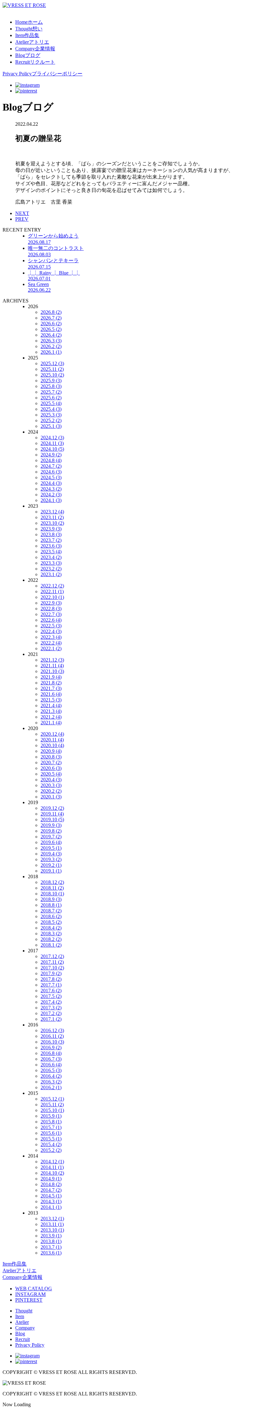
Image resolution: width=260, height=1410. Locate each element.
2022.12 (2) (52, 585)
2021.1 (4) (51, 722)
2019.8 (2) (51, 831)
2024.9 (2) (51, 454)
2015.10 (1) (52, 1110)
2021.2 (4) (51, 717)
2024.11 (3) (52, 443)
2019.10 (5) (52, 819)
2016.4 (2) (51, 1076)
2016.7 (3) (51, 1059)
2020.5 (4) (51, 774)
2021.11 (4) (52, 665)
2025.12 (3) (52, 363)
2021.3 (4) (51, 711)
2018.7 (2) (51, 910)
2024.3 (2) (51, 489)
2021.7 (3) (51, 688)
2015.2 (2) (51, 1150)
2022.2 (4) (51, 642)
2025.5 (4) (51, 403)
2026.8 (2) (51, 312)
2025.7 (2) (51, 392)
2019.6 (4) (51, 842)
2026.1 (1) (51, 352)
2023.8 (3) (51, 534)
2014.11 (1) (52, 1167)
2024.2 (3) (51, 494)
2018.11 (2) (52, 888)
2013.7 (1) (51, 1247)
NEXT (22, 213)
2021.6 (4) (51, 694)
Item (19, 1316)
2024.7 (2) (51, 466)
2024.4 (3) (51, 483)
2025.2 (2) (51, 420)
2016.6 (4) (51, 1064)
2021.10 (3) (52, 671)
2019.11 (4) (52, 813)
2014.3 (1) (51, 1201)
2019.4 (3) (51, 853)
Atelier (22, 1322)
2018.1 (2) (51, 945)
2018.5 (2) (51, 922)
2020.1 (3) (51, 796)
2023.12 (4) (52, 511)
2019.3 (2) (51, 859)
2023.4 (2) (51, 557)
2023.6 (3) (51, 546)
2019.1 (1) (51, 870)
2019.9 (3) (51, 825)
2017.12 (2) (52, 956)
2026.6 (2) (51, 323)
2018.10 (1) (52, 893)
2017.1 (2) (51, 1019)
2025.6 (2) (51, 397)
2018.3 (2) (51, 933)
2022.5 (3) (51, 625)
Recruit (22, 1339)
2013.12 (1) (52, 1218)
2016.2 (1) (51, 1087)
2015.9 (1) (51, 1116)
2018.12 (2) (52, 882)
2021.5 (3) (51, 699)
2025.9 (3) (51, 380)
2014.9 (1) (51, 1178)
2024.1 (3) (51, 500)
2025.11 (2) (52, 369)
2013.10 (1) (52, 1230)
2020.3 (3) (51, 785)
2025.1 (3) (51, 426)
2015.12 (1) (52, 1099)
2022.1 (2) (51, 648)
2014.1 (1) (51, 1207)
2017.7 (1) (51, 985)
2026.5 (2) (51, 329)
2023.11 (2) (52, 517)
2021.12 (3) (52, 660)
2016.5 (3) (51, 1070)
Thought (23, 1310)
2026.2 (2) (51, 346)
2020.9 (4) (51, 751)
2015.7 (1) (51, 1127)
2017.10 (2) (52, 967)
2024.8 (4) (51, 460)
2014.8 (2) (51, 1184)
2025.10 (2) (52, 375)
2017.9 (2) (51, 973)
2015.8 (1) (51, 1121)
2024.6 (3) (51, 471)
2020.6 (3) (51, 768)
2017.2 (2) (51, 1013)
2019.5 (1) (51, 848)
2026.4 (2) (51, 335)
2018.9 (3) (51, 899)
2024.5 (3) (51, 477)
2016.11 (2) (52, 1036)
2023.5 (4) (51, 551)
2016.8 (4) (51, 1053)
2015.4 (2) (51, 1144)
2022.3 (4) (51, 637)
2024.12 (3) (52, 437)
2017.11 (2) (52, 962)
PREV (22, 219)
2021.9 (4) (51, 677)
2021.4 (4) (51, 705)
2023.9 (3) (51, 528)
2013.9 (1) (51, 1235)
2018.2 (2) (51, 939)
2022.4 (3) (51, 631)
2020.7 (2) (51, 762)
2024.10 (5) (52, 449)
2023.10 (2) (52, 523)
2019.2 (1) (51, 865)
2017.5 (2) (51, 996)
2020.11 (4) (52, 739)
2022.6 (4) (51, 620)
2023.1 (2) (51, 574)
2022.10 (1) (52, 597)
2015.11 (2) (52, 1104)
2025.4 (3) (51, 409)
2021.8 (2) (51, 682)
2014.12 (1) (52, 1161)
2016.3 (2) (51, 1081)
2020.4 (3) (51, 779)
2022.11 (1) (52, 591)
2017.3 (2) (51, 1007)
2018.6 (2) (51, 916)
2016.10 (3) (52, 1042)
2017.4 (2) (51, 1002)
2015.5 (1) (51, 1138)
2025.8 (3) (51, 386)
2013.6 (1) (51, 1252)
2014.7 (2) (51, 1190)
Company (25, 1328)
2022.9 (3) (51, 603)
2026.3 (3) (51, 340)
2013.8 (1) (51, 1241)
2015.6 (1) (51, 1133)
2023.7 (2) (51, 540)
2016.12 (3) (52, 1030)
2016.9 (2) (51, 1047)
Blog (20, 1333)
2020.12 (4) (52, 734)
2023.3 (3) (51, 563)
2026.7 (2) (51, 318)
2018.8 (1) (51, 905)
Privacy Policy (29, 1345)
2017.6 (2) (51, 990)
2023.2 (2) (51, 568)
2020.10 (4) (52, 745)
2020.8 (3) (51, 756)
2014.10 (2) (52, 1173)
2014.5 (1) (51, 1195)
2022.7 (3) (51, 614)
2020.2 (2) (51, 791)
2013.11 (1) (52, 1224)
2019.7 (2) (51, 836)
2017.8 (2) (51, 979)
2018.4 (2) (51, 927)
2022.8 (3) (51, 608)
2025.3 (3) (51, 414)
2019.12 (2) (52, 808)
